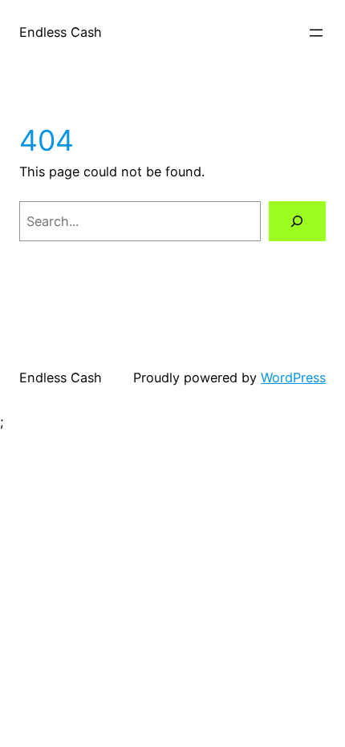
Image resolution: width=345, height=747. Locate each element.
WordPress (293, 377)
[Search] (297, 221)
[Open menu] (316, 32)
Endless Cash (60, 32)
